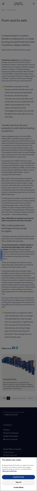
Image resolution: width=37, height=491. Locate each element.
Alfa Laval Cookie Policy (9, 471)
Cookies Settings (18, 487)
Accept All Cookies (18, 477)
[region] (18, 474)
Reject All (18, 482)
